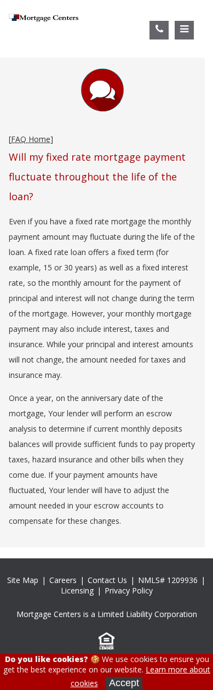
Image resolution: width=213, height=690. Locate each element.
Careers (63, 580)
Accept (124, 682)
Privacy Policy (129, 590)
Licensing (77, 590)
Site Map (22, 580)
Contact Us (107, 580)
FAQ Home (30, 139)
